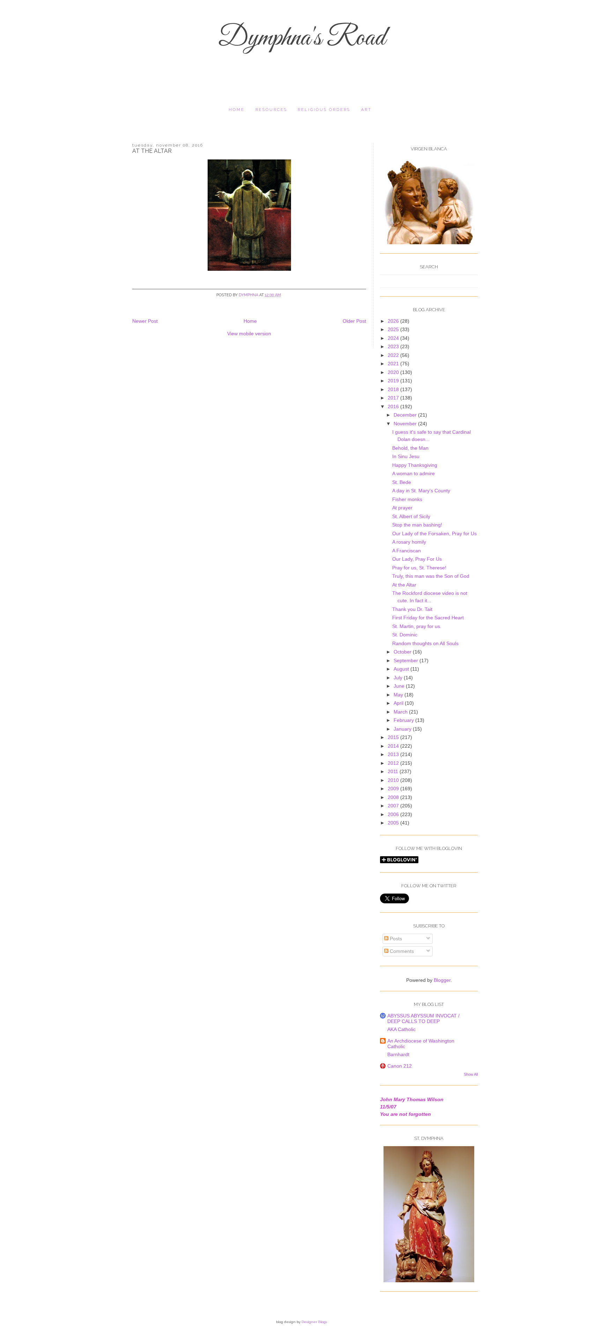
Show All (471, 1074)
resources (271, 109)
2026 (394, 321)
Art (366, 109)
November (406, 423)
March (401, 712)
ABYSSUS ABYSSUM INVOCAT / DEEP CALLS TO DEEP (423, 1018)
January (403, 729)
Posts (395, 938)
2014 (394, 746)
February (404, 720)
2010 (394, 780)
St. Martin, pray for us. (416, 626)
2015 (394, 737)
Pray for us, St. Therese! (419, 567)
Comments (401, 951)
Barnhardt (398, 1054)
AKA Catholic (401, 1029)
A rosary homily (409, 542)
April (399, 703)
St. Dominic (404, 634)
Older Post (354, 321)
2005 (394, 823)
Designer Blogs (314, 1322)
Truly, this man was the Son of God (430, 576)
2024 (394, 338)
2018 (394, 389)
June (400, 686)
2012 (394, 763)
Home (237, 109)
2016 (394, 406)
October (403, 652)
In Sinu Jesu (405, 456)
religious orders (324, 109)
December (406, 415)
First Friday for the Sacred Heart (428, 617)
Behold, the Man (410, 448)
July (399, 677)
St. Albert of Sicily (411, 516)
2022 (394, 355)
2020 (394, 372)
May (399, 694)
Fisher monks (407, 499)
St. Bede (401, 482)
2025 (394, 329)
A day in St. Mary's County (421, 490)
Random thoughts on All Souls (425, 643)
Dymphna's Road (301, 38)
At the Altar (404, 585)
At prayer (402, 507)
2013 (394, 754)
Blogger (442, 980)
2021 (394, 363)
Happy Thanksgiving (414, 465)
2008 (394, 797)
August (402, 669)
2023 (394, 346)
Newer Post (145, 321)
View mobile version (249, 333)
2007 (394, 805)
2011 (394, 771)
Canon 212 (399, 1066)
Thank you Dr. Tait (412, 609)
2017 (394, 398)
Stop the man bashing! (417, 525)
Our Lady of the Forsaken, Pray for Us (434, 533)
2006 (394, 814)
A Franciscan (406, 550)
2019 (394, 380)
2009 (394, 788)
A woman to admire (413, 473)
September (406, 660)
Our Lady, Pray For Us (417, 559)
